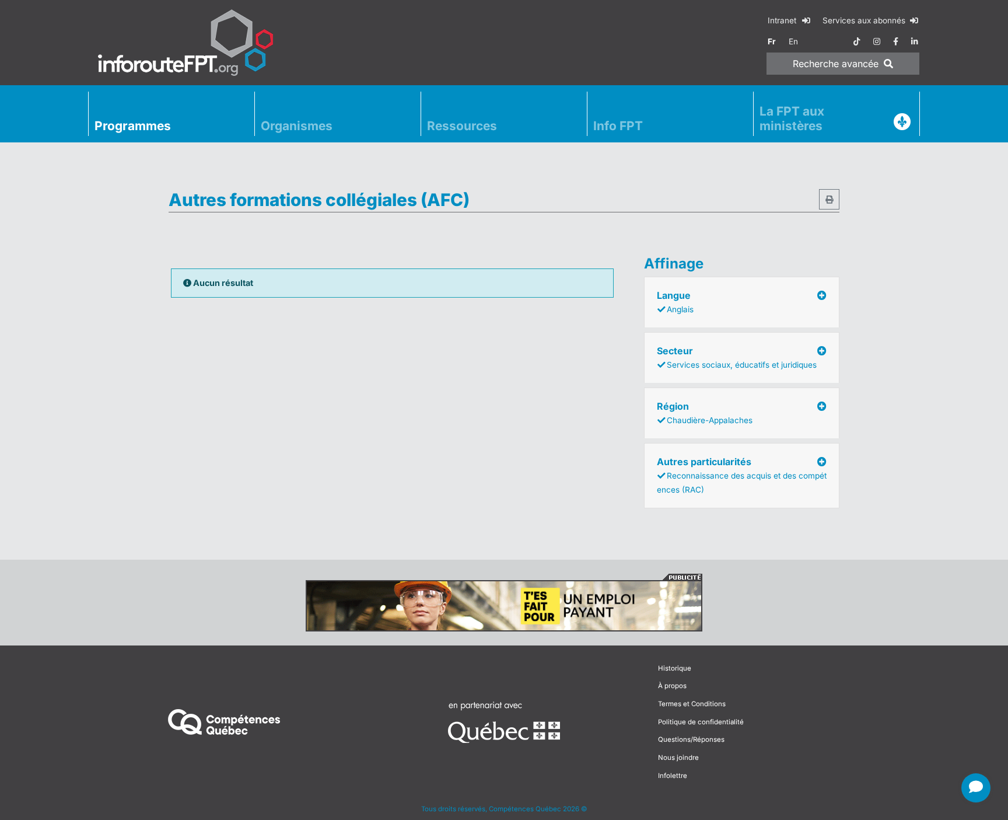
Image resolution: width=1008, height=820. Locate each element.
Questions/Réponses (691, 739)
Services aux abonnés (865, 20)
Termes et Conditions (692, 704)
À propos (672, 686)
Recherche (835, 63)
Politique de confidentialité (701, 722)
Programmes (132, 125)
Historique (674, 668)
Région (704, 412)
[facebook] (896, 41)
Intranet (783, 20)
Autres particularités (742, 475)
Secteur (737, 357)
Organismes (296, 125)
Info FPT (618, 125)
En (793, 41)
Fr (772, 41)
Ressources (462, 125)
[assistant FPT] (976, 787)
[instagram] (877, 41)
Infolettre (672, 776)
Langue (675, 301)
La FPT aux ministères (792, 118)
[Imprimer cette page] (829, 199)
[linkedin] (914, 41)
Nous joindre (678, 757)
